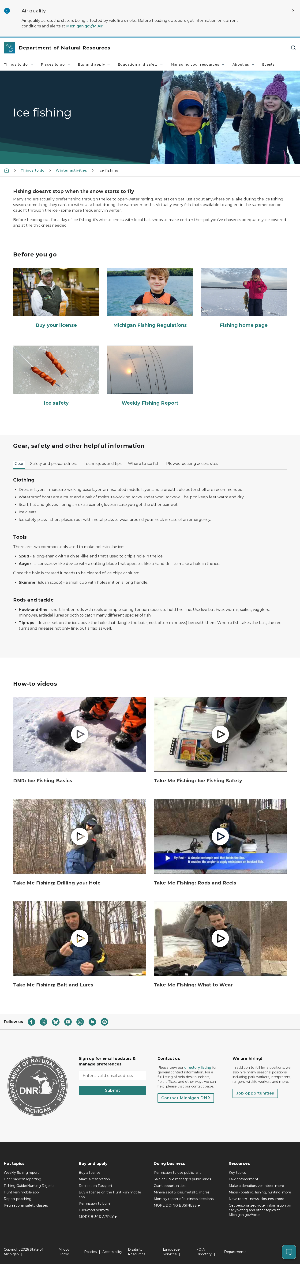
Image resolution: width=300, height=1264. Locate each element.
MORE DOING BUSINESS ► (177, 1205)
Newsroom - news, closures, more (256, 1199)
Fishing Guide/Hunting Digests (29, 1186)
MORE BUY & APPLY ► (98, 1217)
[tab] (19, 465)
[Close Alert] (293, 10)
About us (240, 64)
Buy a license (89, 1172)
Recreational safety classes (26, 1205)
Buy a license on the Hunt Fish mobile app (110, 1194)
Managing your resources (195, 64)
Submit (112, 1090)
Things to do (16, 64)
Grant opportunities (169, 1186)
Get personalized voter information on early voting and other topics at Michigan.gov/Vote (260, 1210)
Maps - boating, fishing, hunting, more (260, 1192)
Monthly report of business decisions (184, 1199)
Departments (235, 1252)
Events (268, 64)
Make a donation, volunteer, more (256, 1186)
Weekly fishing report (21, 1172)
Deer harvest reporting (22, 1179)
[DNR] (6, 170)
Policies (90, 1252)
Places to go (53, 64)
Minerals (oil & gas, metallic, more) (181, 1192)
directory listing (197, 1067)
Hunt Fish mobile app (21, 1192)
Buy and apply (91, 64)
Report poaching (17, 1199)
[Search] (293, 48)
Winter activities (71, 170)
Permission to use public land (178, 1172)
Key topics (237, 1172)
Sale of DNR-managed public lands (182, 1179)
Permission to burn (94, 1203)
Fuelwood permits (94, 1210)
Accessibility (112, 1252)
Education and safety (138, 64)
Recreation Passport (95, 1186)
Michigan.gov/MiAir (84, 26)
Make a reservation (94, 1179)
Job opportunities (255, 1093)
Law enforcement (243, 1179)
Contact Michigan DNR (185, 1098)
